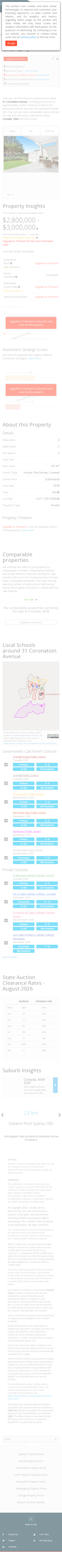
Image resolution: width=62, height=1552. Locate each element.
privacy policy (28, 37)
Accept (11, 43)
